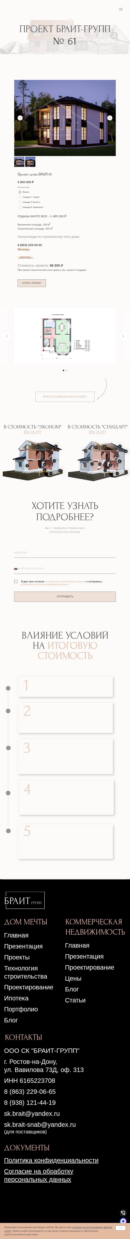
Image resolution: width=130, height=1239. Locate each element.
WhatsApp (24, 249)
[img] (24, 900)
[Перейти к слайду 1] (63, 370)
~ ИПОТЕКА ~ (25, 257)
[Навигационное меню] (121, 9)
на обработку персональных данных (65, 581)
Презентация (84, 956)
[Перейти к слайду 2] (66, 370)
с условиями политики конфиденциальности (62, 583)
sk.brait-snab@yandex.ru (40, 1124)
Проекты (17, 957)
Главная (16, 935)
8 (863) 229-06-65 (30, 245)
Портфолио (21, 1009)
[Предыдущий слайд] (20, 117)
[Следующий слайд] (109, 117)
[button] (32, 283)
